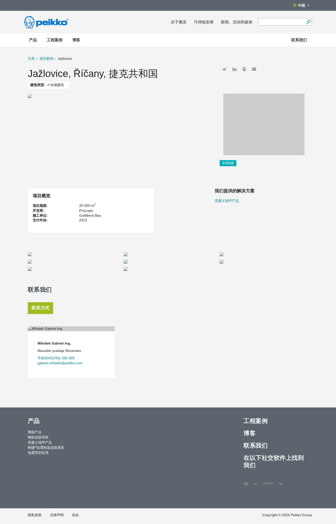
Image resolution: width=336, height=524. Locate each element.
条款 (75, 515)
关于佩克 (178, 22)
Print (244, 69)
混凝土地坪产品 (227, 201)
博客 (76, 40)
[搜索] (308, 21)
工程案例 (54, 40)
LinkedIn (234, 69)
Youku (265, 481)
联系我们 (299, 40)
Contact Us (246, 481)
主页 (31, 58)
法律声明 (57, 515)
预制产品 (35, 432)
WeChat (280, 481)
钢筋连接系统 (38, 437)
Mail (254, 69)
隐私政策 (35, 515)
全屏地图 (228, 163)
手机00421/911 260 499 (56, 358)
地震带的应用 (38, 453)
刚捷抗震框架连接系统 (46, 447)
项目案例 (46, 58)
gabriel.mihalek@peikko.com (60, 363)
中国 (301, 5)
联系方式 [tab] (40, 307)
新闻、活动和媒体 (236, 22)
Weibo (224, 69)
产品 (33, 40)
